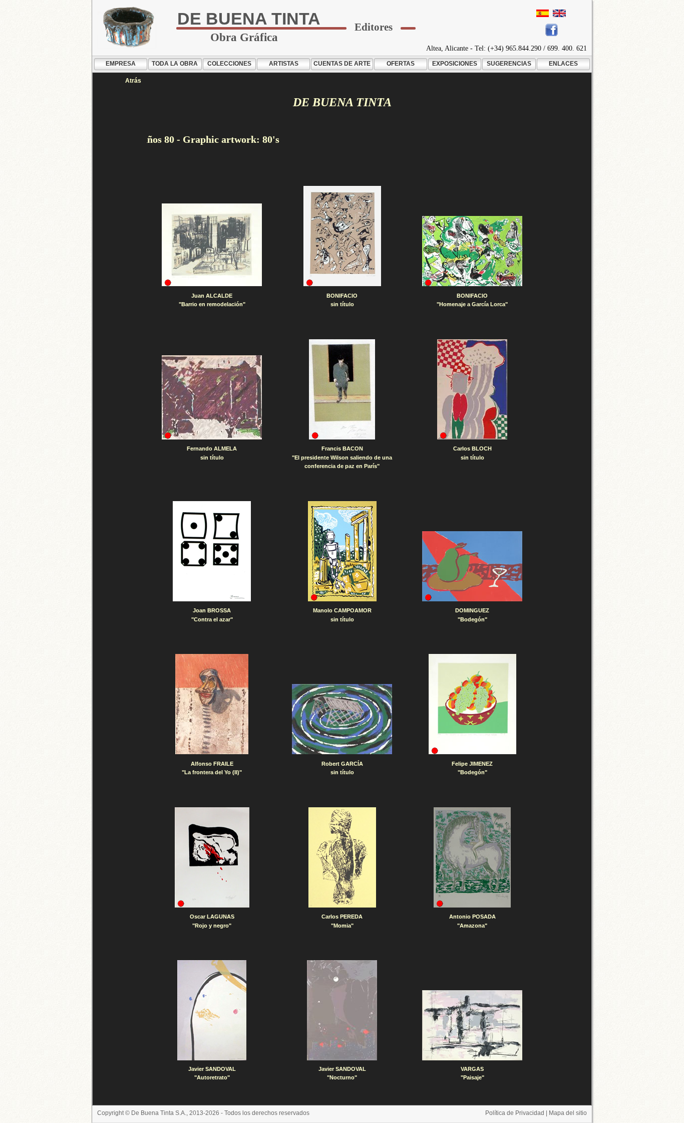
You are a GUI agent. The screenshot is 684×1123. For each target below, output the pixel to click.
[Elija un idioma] (542, 13)
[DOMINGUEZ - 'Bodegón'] (472, 566)
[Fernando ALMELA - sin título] (212, 397)
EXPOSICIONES (454, 63)
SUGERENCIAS (509, 63)
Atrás (133, 80)
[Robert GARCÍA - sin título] (342, 719)
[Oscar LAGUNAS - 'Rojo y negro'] (212, 857)
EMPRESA (121, 63)
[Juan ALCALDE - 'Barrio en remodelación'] (212, 244)
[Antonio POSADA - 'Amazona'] (472, 857)
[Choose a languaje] (559, 13)
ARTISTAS (283, 63)
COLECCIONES (229, 63)
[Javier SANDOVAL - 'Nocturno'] (342, 1010)
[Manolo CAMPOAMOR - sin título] (342, 551)
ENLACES (563, 63)
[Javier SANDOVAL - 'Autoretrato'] (211, 1010)
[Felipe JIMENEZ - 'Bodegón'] (472, 704)
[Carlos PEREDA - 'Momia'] (342, 857)
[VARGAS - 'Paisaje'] (472, 1025)
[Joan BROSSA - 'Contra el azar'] (212, 551)
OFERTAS (401, 63)
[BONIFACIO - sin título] (342, 236)
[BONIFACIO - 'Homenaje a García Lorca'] (472, 251)
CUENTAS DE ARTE (342, 63)
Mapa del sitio (568, 1112)
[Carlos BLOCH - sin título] (472, 389)
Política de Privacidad (514, 1112)
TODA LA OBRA (175, 63)
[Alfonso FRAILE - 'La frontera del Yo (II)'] (211, 704)
